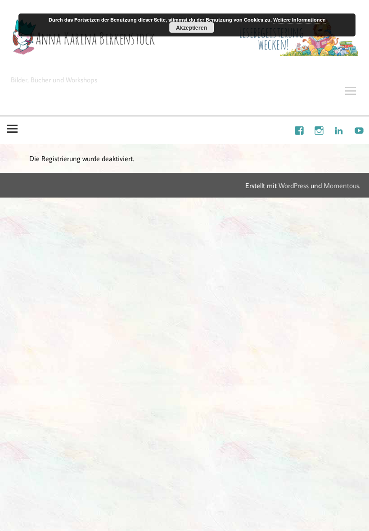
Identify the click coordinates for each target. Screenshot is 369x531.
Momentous (341, 185)
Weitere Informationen (299, 19)
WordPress (294, 185)
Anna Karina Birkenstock (89, 64)
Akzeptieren (191, 27)
